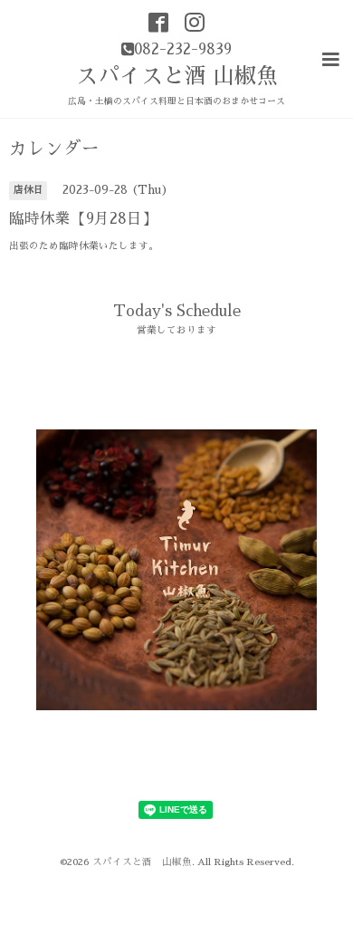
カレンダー (54, 149)
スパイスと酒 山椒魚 (177, 76)
